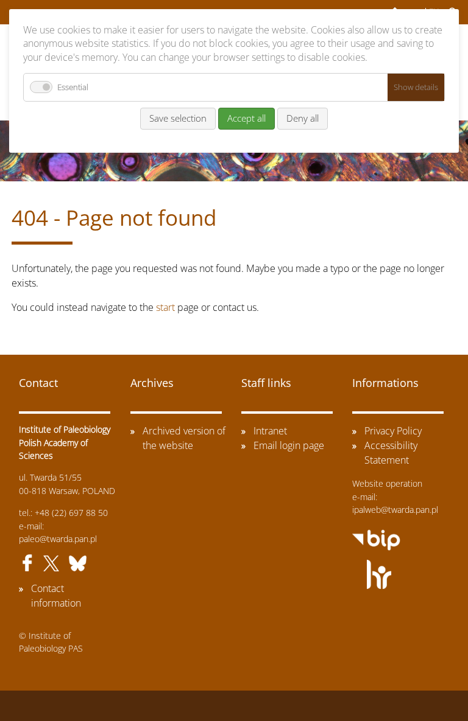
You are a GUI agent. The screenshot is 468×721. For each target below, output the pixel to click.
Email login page (289, 445)
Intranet (270, 430)
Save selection (178, 118)
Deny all (302, 118)
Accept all (246, 118)
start (165, 307)
